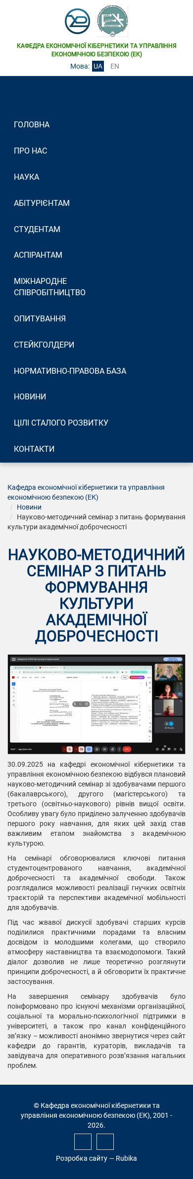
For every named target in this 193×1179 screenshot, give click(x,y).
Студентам (37, 229)
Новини (30, 396)
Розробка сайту (81, 1158)
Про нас (30, 151)
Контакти (34, 449)
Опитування (40, 318)
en (114, 66)
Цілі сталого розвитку (61, 423)
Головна (31, 124)
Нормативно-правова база (70, 371)
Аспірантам (38, 255)
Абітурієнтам (42, 203)
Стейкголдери (44, 345)
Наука (26, 177)
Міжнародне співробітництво (50, 286)
